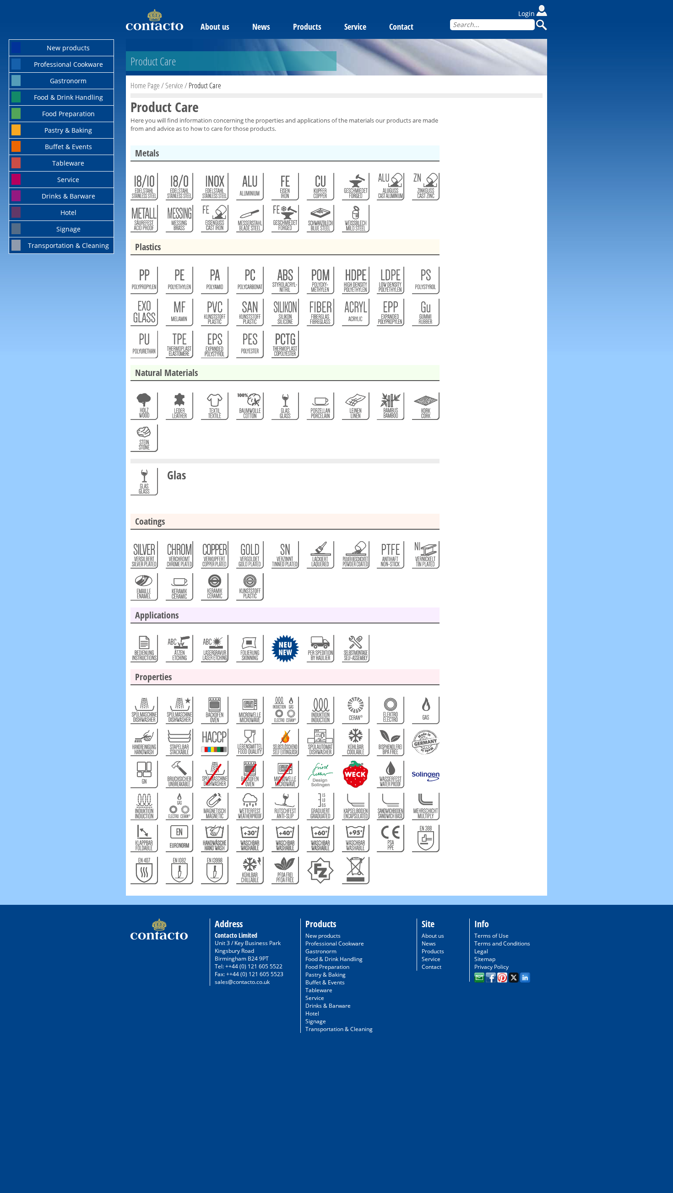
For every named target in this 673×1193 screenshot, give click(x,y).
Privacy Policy (491, 967)
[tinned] (284, 557)
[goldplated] (249, 557)
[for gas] (425, 713)
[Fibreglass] (319, 315)
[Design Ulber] (319, 777)
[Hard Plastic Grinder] (249, 589)
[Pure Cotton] (249, 408)
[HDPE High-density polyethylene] (355, 283)
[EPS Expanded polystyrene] (214, 347)
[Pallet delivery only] (319, 651)
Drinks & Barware (68, 196)
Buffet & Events (68, 146)
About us (215, 26)
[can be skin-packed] (249, 651)
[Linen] (355, 408)
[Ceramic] (178, 589)
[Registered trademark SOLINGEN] (425, 777)
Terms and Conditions (502, 943)
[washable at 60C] (319, 841)
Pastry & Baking (68, 130)
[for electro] (389, 713)
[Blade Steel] (249, 221)
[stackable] (178, 745)
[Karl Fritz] (319, 873)
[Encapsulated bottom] (355, 809)
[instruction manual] (143, 651)
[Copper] (319, 189)
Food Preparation (68, 113)
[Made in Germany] (425, 745)
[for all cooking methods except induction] (178, 809)
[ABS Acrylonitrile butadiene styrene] (284, 283)
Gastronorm (68, 80)
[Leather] (178, 408)
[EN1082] (178, 873)
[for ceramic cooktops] (355, 713)
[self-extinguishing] (284, 745)
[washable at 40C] (284, 841)
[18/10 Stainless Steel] (143, 189)
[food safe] (249, 745)
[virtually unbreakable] (178, 777)
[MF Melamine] (178, 315)
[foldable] (143, 841)
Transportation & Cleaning (68, 245)
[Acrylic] (355, 315)
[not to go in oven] (249, 777)
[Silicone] (284, 315)
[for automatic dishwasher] (319, 745)
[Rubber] (425, 315)
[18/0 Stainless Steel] (178, 189)
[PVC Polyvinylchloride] (214, 315)
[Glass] (284, 408)
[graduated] (319, 809)
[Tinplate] (355, 221)
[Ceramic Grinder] (214, 589)
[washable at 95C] (355, 841)
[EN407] (143, 873)
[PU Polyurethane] (143, 347)
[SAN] (249, 315)
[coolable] (355, 745)
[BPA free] (389, 745)
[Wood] (143, 408)
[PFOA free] (284, 873)
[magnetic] (214, 809)
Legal (481, 951)
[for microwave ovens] (249, 713)
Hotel (68, 212)
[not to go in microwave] (284, 777)
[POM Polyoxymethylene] (319, 283)
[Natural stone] (143, 441)
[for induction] (319, 713)
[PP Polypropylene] (143, 283)
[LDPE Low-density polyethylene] (389, 283)
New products (68, 47)
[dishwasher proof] (178, 713)
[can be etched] (178, 651)
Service (68, 179)
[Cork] (425, 408)
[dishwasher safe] (143, 713)
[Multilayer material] (425, 809)
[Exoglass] (143, 315)
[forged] (355, 189)
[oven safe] (214, 713)
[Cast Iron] (214, 221)
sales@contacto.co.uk (242, 982)
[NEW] (284, 651)
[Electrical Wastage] (355, 873)
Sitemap (484, 959)
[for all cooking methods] (284, 713)
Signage (68, 229)
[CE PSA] (389, 841)
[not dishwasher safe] (214, 777)
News (261, 26)
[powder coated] (355, 557)
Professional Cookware (68, 64)
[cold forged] (284, 221)
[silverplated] (143, 557)
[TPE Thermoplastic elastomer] (178, 347)
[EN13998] (214, 873)
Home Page (145, 85)
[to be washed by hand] (143, 745)
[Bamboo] (389, 408)
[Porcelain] (319, 408)
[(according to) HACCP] (214, 745)
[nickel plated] (425, 557)
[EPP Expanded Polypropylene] (389, 315)
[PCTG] (284, 347)
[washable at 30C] (249, 841)
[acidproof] (143, 221)
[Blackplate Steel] (319, 221)
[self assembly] (355, 651)
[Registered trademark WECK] (355, 777)
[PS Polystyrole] (425, 283)
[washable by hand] (214, 841)
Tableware (68, 163)
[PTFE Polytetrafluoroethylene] (389, 557)
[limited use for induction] (143, 809)
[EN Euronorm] (178, 841)
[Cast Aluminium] (389, 189)
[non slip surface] (284, 809)
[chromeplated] (178, 557)
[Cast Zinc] (425, 189)
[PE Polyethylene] (178, 283)
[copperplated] (214, 557)
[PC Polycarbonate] (249, 283)
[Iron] (284, 189)
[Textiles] (214, 408)
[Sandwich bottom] (389, 809)
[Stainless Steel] (214, 189)
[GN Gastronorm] (143, 777)
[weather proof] (249, 809)
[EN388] (425, 841)
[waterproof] (389, 777)
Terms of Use (491, 936)
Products (307, 26)
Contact (401, 26)
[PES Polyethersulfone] (249, 347)
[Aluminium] (249, 189)
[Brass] (178, 221)
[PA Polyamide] (214, 283)
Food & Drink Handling (68, 97)
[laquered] (319, 557)
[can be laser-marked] (214, 651)
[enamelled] (143, 589)
